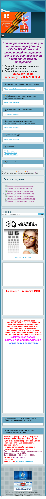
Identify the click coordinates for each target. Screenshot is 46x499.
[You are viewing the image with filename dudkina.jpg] (19, 188)
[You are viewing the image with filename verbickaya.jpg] (20, 201)
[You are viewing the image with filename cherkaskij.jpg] (19, 186)
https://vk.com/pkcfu (24, 462)
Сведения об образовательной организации (20, 89)
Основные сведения (12, 102)
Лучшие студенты (33, 172)
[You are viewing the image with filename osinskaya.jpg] (19, 196)
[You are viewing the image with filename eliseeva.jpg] (19, 191)
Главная (12, 172)
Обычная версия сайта (23, 257)
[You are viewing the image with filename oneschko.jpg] (19, 194)
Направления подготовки (23, 343)
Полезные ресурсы (11, 155)
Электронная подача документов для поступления (23, 338)
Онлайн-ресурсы (11, 153)
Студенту (21, 172)
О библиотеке (10, 151)
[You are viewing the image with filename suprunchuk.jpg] (20, 199)
